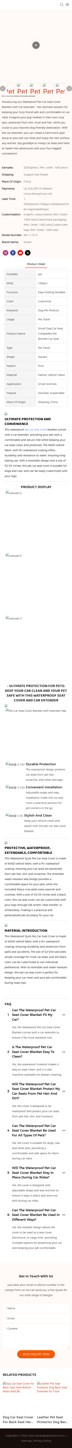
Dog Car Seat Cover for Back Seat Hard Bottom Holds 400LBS (18, 1419)
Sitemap (26, 1440)
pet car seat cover (36, 429)
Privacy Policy (42, 1440)
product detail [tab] (36, 264)
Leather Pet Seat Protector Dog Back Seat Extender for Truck (52, 1419)
